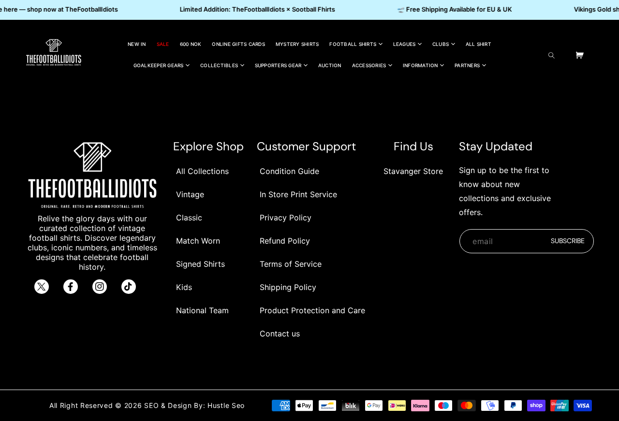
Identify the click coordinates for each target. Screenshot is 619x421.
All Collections (202, 171)
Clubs (440, 44)
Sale (163, 44)
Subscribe (568, 240)
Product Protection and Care (312, 310)
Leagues (404, 44)
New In (137, 44)
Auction (329, 65)
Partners (467, 65)
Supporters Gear (278, 65)
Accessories (369, 65)
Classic (189, 217)
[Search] (554, 55)
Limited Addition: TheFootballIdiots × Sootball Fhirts (255, 9)
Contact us (280, 333)
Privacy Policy (285, 217)
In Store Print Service (298, 194)
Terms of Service (291, 264)
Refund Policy (285, 241)
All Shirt (478, 44)
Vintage (190, 194)
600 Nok (191, 44)
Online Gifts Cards (238, 44)
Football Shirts (352, 44)
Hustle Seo (226, 405)
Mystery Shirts (297, 44)
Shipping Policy (288, 287)
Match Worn (198, 241)
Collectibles (219, 65)
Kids (184, 287)
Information (420, 65)
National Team (202, 310)
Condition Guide (289, 171)
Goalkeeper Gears (158, 65)
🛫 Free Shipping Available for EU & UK (452, 9)
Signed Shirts (200, 264)
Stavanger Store (413, 171)
